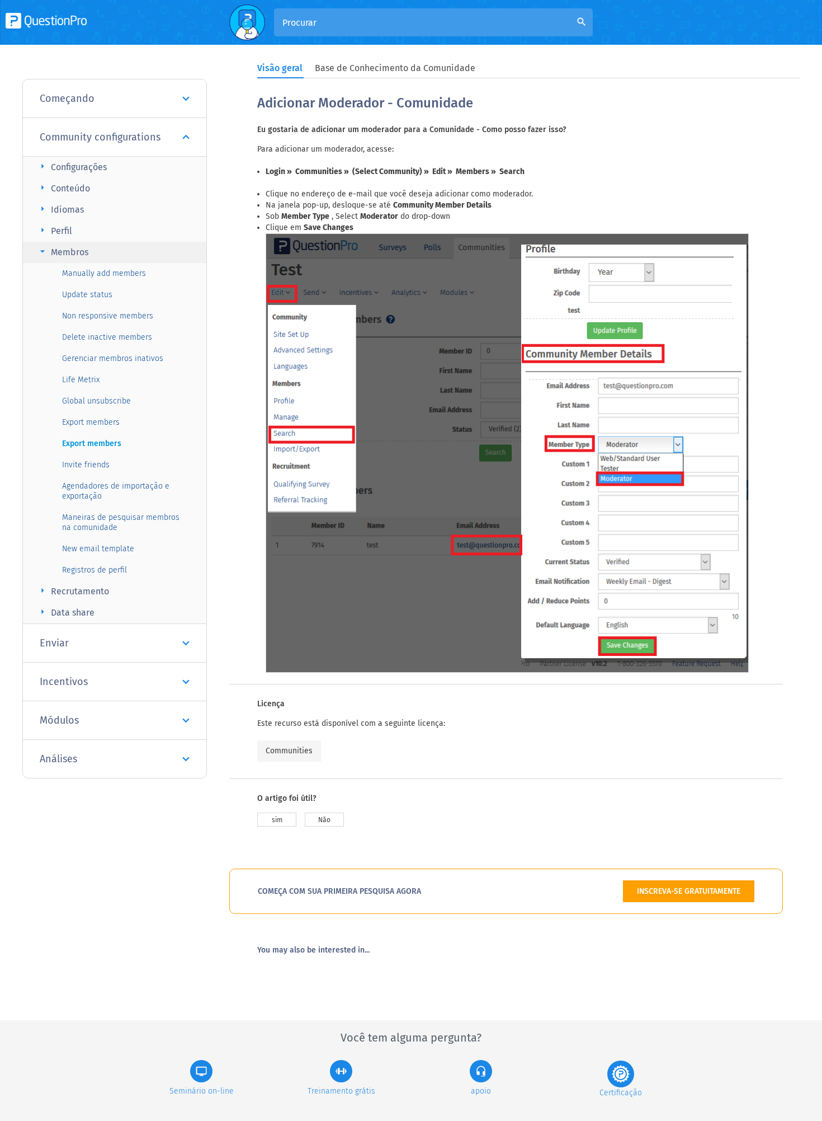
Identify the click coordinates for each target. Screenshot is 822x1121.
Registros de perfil (94, 570)
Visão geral (280, 68)
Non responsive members (107, 316)
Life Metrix (81, 379)
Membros (62, 251)
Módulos (59, 720)
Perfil (54, 230)
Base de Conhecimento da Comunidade (395, 68)
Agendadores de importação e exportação (115, 491)
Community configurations (100, 137)
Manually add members (104, 273)
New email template (98, 549)
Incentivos (64, 682)
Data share (66, 612)
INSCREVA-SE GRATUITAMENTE (688, 891)
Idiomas (60, 209)
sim (277, 820)
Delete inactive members (107, 337)
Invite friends (86, 465)
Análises (58, 759)
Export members (91, 422)
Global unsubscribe (96, 401)
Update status (87, 294)
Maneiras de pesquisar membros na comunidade (120, 522)
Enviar (54, 643)
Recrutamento (73, 591)
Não (324, 820)
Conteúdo (63, 188)
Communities (289, 751)
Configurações (72, 166)
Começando (67, 98)
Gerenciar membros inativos (112, 358)
